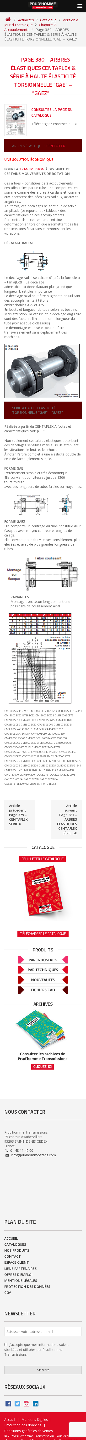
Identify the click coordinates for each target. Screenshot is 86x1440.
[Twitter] (17, 1404)
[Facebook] (8, 1404)
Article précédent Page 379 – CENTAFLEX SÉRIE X (18, 814)
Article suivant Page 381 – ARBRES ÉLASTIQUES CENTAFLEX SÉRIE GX (67, 819)
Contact (12, 1256)
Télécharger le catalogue (43, 933)
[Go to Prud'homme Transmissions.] (8, 19)
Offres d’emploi (18, 1274)
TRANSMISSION (31, 169)
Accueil (11, 1238)
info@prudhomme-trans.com (33, 1155)
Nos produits (16, 1250)
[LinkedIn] (36, 1404)
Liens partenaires (20, 1268)
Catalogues (15, 1244)
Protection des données (27, 1286)
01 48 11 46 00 (21, 1150)
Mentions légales (20, 1280)
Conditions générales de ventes (28, 1430)
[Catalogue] (43, 887)
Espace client (16, 1262)
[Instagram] (26, 1404)
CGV (7, 1292)
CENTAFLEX (55, 146)
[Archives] (43, 1039)
